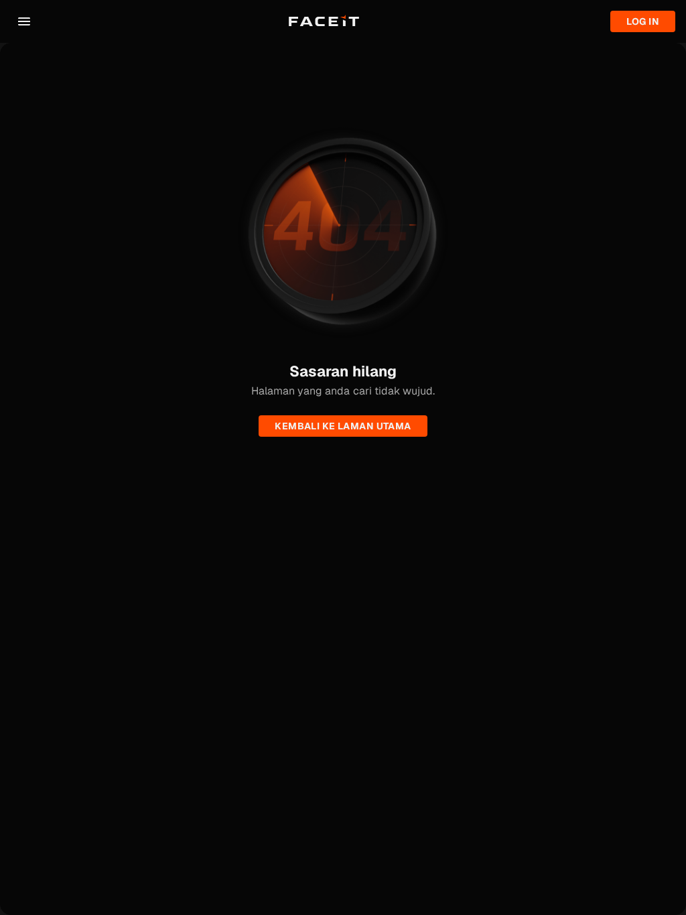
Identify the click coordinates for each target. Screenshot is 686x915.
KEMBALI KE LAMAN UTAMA (343, 426)
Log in (642, 21)
